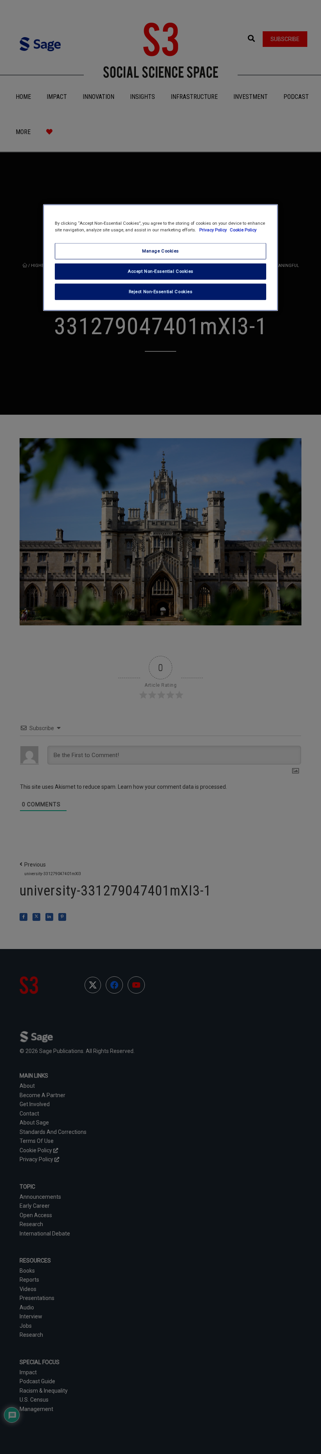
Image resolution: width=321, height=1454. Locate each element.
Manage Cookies (160, 251)
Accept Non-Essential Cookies (160, 271)
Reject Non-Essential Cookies (161, 291)
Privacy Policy (213, 230)
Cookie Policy (243, 230)
